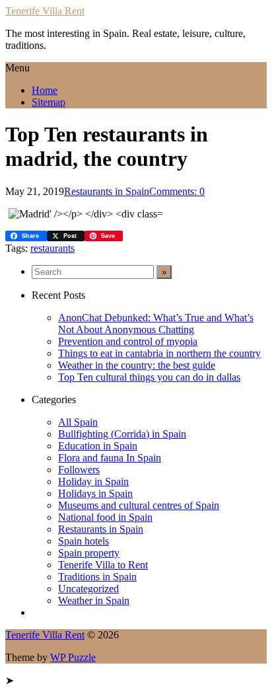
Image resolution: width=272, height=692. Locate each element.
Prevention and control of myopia (127, 341)
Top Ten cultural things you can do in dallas (149, 377)
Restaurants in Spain (106, 191)
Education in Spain (97, 445)
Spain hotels (83, 541)
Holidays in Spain (95, 493)
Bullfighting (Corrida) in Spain (122, 434)
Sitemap (48, 102)
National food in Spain (105, 517)
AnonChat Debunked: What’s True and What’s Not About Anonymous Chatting (156, 323)
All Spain (78, 422)
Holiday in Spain (93, 481)
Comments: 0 (177, 191)
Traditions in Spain (97, 576)
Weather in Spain (93, 600)
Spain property (88, 552)
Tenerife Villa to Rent (103, 564)
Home (44, 90)
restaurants (52, 248)
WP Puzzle (73, 657)
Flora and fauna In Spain (109, 457)
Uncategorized (88, 588)
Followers (79, 469)
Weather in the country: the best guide (136, 365)
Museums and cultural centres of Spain (138, 505)
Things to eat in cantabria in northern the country (159, 353)
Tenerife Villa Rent (45, 11)
